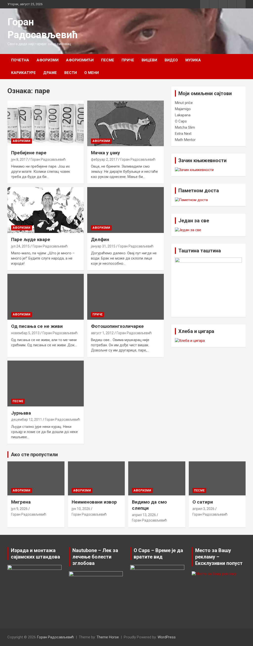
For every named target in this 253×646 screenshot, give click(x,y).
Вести (70, 72)
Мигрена (21, 502)
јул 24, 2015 (20, 246)
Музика (193, 60)
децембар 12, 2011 (26, 419)
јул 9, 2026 (19, 509)
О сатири (202, 502)
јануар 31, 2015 (103, 246)
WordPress (167, 637)
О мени (91, 72)
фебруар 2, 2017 (104, 159)
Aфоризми (48, 60)
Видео (171, 60)
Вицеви (149, 60)
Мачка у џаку (105, 153)
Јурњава (21, 413)
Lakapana (182, 115)
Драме (50, 72)
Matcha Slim (185, 127)
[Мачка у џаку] (125, 123)
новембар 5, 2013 (25, 333)
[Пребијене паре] (45, 123)
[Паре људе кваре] (45, 210)
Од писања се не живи (37, 326)
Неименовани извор (94, 502)
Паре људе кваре (30, 239)
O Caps (181, 121)
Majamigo (183, 109)
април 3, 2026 (203, 509)
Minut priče (184, 103)
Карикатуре (23, 72)
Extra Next (183, 133)
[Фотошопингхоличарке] (125, 297)
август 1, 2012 (102, 333)
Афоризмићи (80, 60)
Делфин (100, 239)
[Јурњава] (45, 384)
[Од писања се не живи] (45, 297)
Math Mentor (185, 140)
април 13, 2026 (144, 515)
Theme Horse (108, 637)
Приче (128, 60)
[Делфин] (125, 210)
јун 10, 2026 (81, 509)
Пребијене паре (28, 153)
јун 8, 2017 (19, 159)
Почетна (20, 60)
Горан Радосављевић (48, 159)
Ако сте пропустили (34, 454)
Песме (107, 60)
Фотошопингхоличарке (117, 326)
